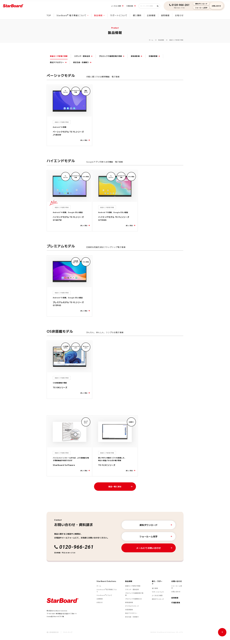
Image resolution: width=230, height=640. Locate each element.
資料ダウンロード (201, 4)
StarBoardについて (104, 595)
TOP (48, 15)
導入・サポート (157, 582)
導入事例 (137, 15)
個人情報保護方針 (53, 632)
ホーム (151, 40)
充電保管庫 (129, 609)
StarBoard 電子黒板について (71, 15)
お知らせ (179, 15)
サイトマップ (67, 632)
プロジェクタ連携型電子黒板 (134, 594)
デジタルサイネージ (132, 606)
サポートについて (118, 15)
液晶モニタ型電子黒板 (132, 586)
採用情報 (165, 15)
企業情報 (151, 15)
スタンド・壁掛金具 (132, 589)
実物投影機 (129, 602)
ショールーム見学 (201, 8)
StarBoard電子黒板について (107, 590)
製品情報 (98, 15)
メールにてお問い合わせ (148, 547)
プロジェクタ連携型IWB (133, 599)
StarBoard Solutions (106, 581)
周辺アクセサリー (131, 613)
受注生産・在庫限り (132, 617)
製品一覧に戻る (115, 486)
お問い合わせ (216, 6)
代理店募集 (129, 6)
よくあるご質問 (116, 6)
